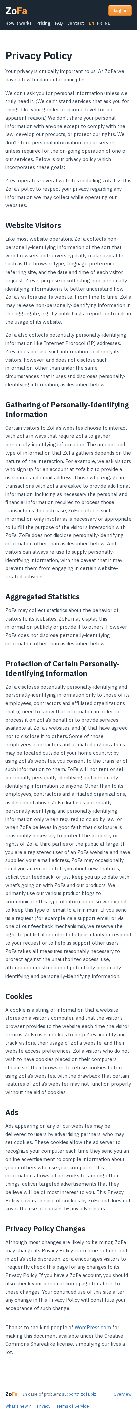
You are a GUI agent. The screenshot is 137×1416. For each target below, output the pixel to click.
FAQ (59, 23)
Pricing (43, 23)
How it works (18, 23)
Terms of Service (72, 1406)
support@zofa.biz (79, 1394)
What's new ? (18, 1406)
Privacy (43, 1406)
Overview (123, 1394)
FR (99, 23)
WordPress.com (93, 1327)
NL (107, 23)
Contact (75, 23)
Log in (120, 10)
